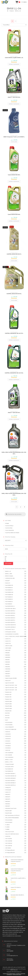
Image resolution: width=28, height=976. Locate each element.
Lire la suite (14, 141)
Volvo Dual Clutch (9, 831)
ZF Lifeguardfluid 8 (10, 852)
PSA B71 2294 (8, 703)
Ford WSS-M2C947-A (10, 622)
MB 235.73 (7, 799)
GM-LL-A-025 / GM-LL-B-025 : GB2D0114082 (15, 636)
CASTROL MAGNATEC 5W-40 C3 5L (14, 373)
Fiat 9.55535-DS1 (9, 769)
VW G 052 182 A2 (9, 752)
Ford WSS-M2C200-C (10, 773)
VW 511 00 (7, 750)
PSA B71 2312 (8, 710)
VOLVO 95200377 (9, 727)
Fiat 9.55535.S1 (8, 603)
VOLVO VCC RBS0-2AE (10, 729)
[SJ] (15, 558)
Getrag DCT (8, 787)
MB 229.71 (7, 671)
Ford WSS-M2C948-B (10, 778)
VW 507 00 (8, 743)
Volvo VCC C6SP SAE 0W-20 (12, 834)
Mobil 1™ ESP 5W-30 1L (14, 412)
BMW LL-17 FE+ (9, 761)
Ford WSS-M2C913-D (10, 617)
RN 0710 (7, 715)
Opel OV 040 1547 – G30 (11, 689)
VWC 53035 (8, 848)
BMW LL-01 (8, 571)
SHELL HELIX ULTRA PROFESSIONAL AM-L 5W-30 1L (14, 453)
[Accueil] (7, 10)
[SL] (15, 559)
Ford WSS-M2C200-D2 (10, 775)
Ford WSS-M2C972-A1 (10, 785)
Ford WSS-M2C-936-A (10, 608)
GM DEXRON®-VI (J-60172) (11, 634)
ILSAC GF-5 (8, 641)
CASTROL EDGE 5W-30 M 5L (14, 293)
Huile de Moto (8, 528)
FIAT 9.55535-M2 (9, 594)
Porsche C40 (8, 699)
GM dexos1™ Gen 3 (9, 629)
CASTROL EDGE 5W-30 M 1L (14, 254)
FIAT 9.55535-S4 (9, 601)
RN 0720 (7, 717)
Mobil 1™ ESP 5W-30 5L (14, 97)
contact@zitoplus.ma (12, 955)
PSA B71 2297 (8, 810)
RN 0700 (7, 713)
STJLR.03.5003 (8, 722)
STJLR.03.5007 (8, 822)
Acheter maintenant (14, 64)
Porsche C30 (8, 696)
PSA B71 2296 (8, 706)
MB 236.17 (7, 806)
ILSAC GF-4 (8, 638)
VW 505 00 (8, 738)
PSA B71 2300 (8, 708)
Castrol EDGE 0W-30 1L (14, 174)
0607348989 (10, 960)
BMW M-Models (9, 576)
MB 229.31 (7, 662)
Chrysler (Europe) (9, 764)
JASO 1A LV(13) (8, 645)
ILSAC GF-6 (8, 643)
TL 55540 (7, 824)
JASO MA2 (7, 650)
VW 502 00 (8, 734)
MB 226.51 (7, 655)
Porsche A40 (8, 692)
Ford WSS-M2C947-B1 (10, 624)
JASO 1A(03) (8, 648)
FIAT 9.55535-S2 (9, 597)
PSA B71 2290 (8, 701)
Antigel (7, 523)
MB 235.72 (7, 796)
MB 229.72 (7, 794)
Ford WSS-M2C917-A (10, 620)
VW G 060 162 (8, 845)
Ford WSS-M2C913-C (10, 615)
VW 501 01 (7, 731)
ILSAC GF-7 (8, 792)
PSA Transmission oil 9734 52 (12, 815)
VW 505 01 (7, 741)
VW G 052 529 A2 (9, 757)
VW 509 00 (8, 748)
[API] (15, 557)
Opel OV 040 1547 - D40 (11, 685)
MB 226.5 (7, 652)
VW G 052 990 (8, 841)
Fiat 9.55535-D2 (9, 587)
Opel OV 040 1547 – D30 (11, 687)
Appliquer (8, 563)
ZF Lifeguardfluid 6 (10, 850)
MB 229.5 (7, 664)
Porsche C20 (8, 694)
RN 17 (6, 720)
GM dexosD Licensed (10, 631)
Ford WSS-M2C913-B (10, 613)
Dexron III (7, 583)
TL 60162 (7, 827)
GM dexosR (8, 789)
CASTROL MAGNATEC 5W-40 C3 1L (14, 333)
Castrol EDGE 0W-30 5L (14, 214)
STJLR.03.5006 (8, 724)
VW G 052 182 (8, 838)
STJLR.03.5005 (8, 820)
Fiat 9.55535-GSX (9, 592)
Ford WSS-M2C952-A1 (10, 627)
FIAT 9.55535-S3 (9, 599)
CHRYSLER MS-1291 (10, 578)
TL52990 (7, 829)
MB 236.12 (7, 803)
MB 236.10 (7, 801)
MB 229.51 (7, 666)
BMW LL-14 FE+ (9, 759)
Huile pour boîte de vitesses (12, 532)
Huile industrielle (9, 530)
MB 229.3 (7, 659)
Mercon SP (7, 680)
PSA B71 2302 (8, 813)
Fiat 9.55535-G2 (8, 589)
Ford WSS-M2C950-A (10, 780)
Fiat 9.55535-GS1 (9, 771)
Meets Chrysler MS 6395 (11, 678)
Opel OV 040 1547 (9, 682)
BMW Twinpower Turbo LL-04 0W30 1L (14, 137)
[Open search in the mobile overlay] (15, 514)
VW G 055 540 (8, 843)
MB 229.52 (7, 669)
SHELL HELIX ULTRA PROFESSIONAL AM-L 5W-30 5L (14, 494)
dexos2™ (7, 580)
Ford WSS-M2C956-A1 (10, 782)
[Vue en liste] (15, 21)
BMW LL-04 (18, 10)
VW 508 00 (8, 745)
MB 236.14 (7, 673)
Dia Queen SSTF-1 (9, 766)
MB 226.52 (7, 657)
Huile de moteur (14, 56)
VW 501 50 (7, 836)
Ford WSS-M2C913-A (10, 610)
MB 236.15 (7, 676)
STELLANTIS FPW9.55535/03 (12, 817)
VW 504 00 (8, 736)
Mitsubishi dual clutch (10, 808)
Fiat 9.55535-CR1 (9, 585)
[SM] (15, 561)
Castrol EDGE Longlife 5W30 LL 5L (14, 57)
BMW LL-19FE (8, 573)
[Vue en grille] (12, 21)
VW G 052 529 (8, 755)
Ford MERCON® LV (10, 606)
